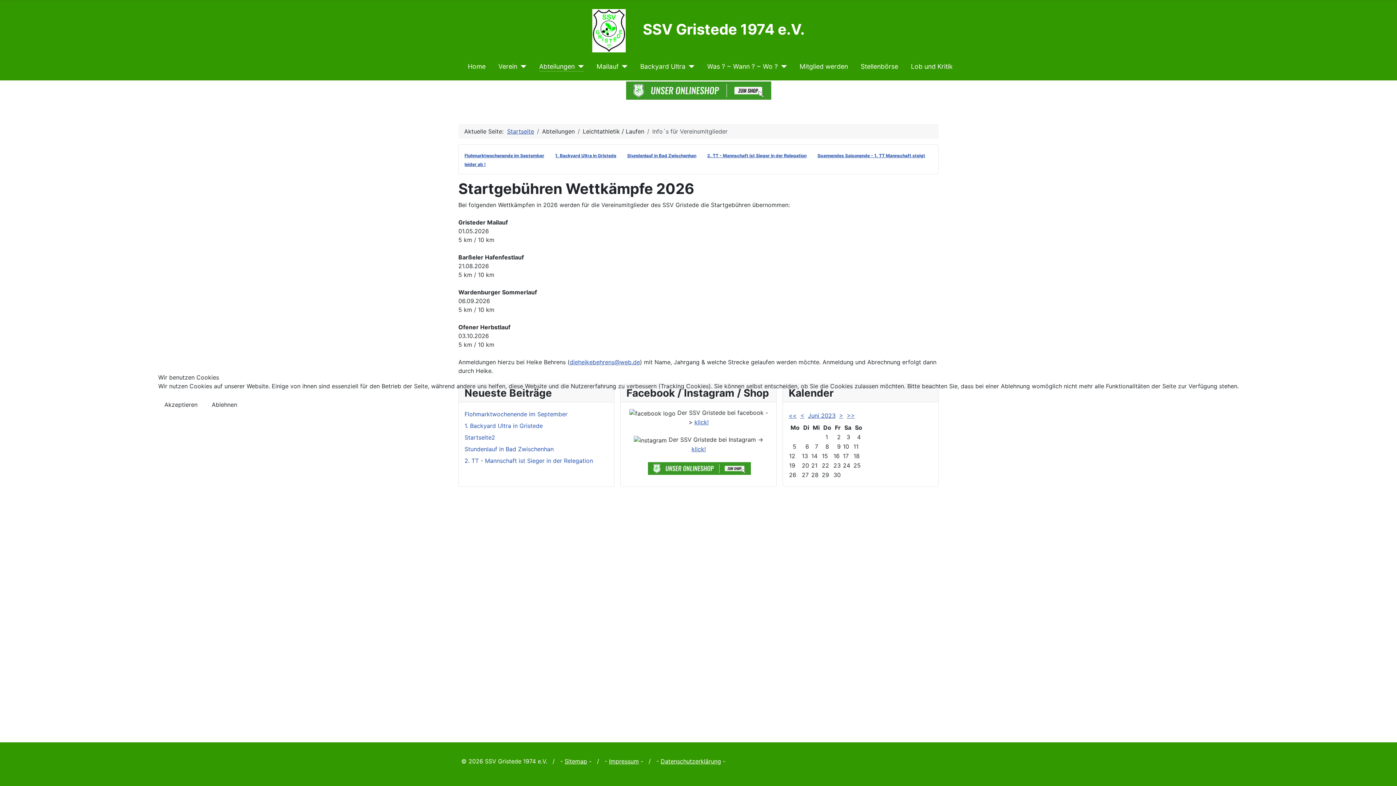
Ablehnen (224, 404)
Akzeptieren (181, 404)
